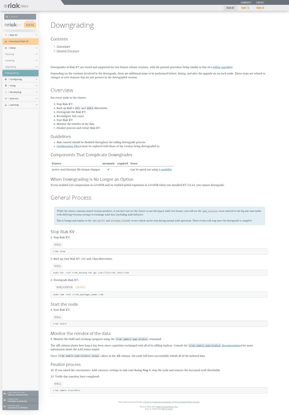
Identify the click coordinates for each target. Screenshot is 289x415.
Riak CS (260, 8)
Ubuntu (81, 287)
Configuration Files (68, 146)
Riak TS (245, 8)
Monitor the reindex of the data (80, 333)
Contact (260, 2)
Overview (62, 46)
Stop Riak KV (62, 231)
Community (246, 2)
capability (166, 169)
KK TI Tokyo (167, 409)
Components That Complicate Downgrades (91, 154)
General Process (67, 51)
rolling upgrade (222, 67)
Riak (14, 24)
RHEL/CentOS (65, 287)
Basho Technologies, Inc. (167, 407)
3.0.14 (30, 25)
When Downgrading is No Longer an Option (92, 179)
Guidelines (61, 136)
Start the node (64, 304)
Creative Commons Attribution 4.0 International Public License (172, 402)
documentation (214, 345)
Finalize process (66, 364)
